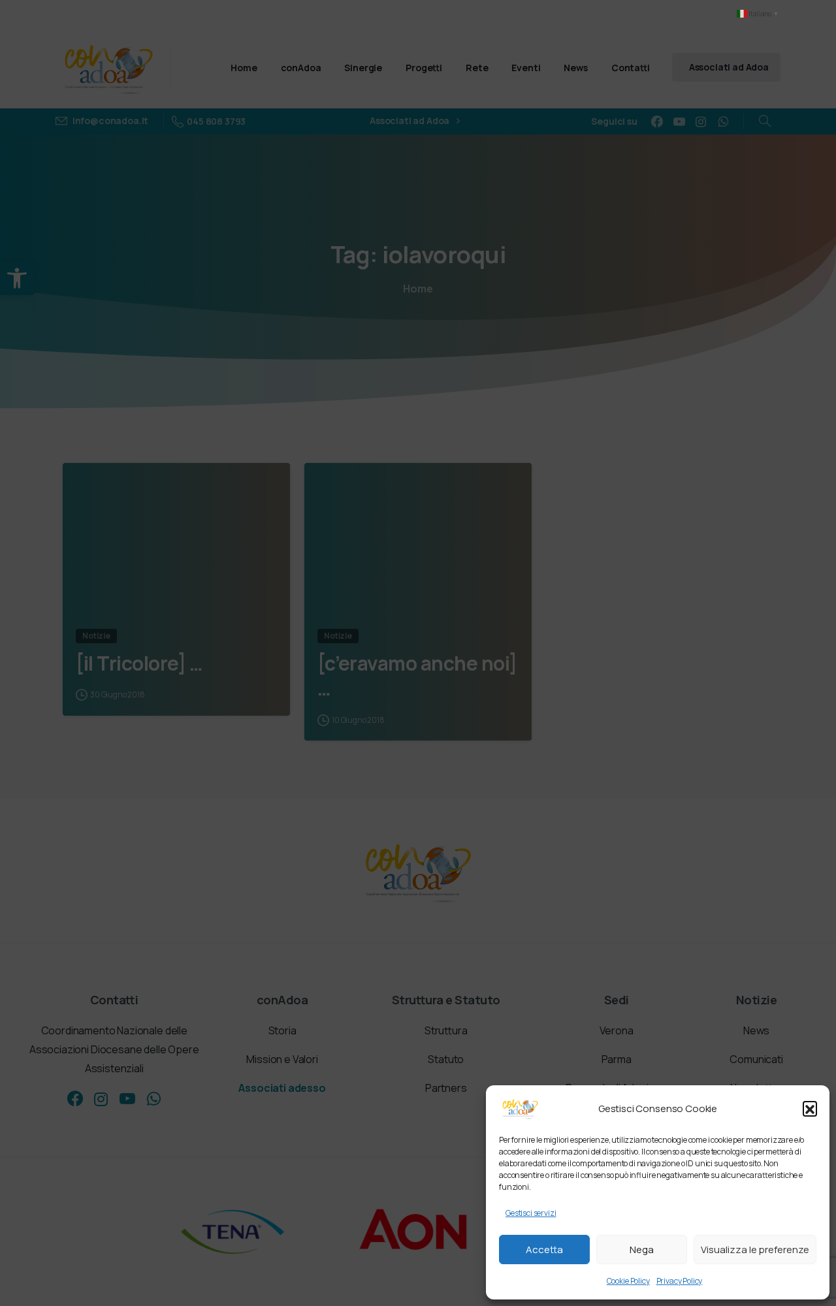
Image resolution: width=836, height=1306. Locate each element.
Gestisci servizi (531, 1212)
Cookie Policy (628, 1280)
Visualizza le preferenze (755, 1249)
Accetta (544, 1249)
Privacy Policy (679, 1280)
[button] (809, 1108)
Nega (642, 1249)
